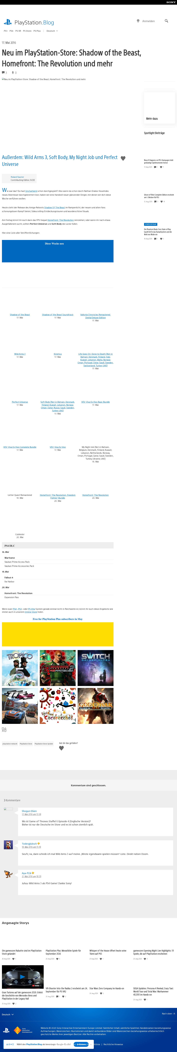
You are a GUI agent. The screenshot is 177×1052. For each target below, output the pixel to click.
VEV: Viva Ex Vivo (58, 447)
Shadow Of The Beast (54, 207)
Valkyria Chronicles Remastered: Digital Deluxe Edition (95, 316)
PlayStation (34, 22)
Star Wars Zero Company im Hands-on (107, 988)
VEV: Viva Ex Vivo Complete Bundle (19, 447)
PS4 (11, 30)
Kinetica (58, 354)
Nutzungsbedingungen (65, 1044)
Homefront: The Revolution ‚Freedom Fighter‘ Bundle (57, 496)
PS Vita (31, 609)
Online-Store (31, 611)
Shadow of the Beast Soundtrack (57, 314)
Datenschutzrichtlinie (89, 1044)
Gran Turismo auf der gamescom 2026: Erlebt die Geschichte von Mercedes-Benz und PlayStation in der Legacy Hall (22, 995)
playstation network (10, 744)
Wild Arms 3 (19, 354)
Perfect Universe (20, 402)
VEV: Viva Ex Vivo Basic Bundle (95, 402)
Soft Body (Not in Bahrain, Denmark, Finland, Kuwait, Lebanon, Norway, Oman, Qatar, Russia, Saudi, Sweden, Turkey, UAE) (58, 406)
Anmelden (148, 21)
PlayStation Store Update (44, 744)
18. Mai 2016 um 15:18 (31, 846)
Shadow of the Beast (20, 314)
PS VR (18, 30)
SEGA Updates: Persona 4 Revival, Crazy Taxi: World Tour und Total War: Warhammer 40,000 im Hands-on (153, 991)
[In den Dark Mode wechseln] (138, 21)
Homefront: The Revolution (61, 220)
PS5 (6, 30)
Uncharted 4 (31, 191)
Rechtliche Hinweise (113, 1044)
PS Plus (37, 30)
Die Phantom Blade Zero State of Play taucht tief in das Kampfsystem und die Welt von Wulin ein (158, 232)
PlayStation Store (26, 744)
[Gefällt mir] (161, 167)
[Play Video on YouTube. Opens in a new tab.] (36, 985)
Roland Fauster (17, 177)
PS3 (20, 609)
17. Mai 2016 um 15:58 (31, 814)
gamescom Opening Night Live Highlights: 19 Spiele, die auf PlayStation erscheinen (153, 952)
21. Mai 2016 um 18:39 (31, 876)
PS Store (27, 30)
